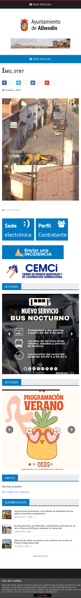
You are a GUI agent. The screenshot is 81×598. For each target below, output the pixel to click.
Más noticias (40, 556)
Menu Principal (42, 4)
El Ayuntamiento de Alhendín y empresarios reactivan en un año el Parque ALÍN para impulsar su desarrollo (45, 527)
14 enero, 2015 (12, 90)
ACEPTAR (42, 595)
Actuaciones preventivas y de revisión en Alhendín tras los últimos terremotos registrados (43, 512)
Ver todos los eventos (16, 492)
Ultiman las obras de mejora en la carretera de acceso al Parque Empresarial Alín (43, 541)
